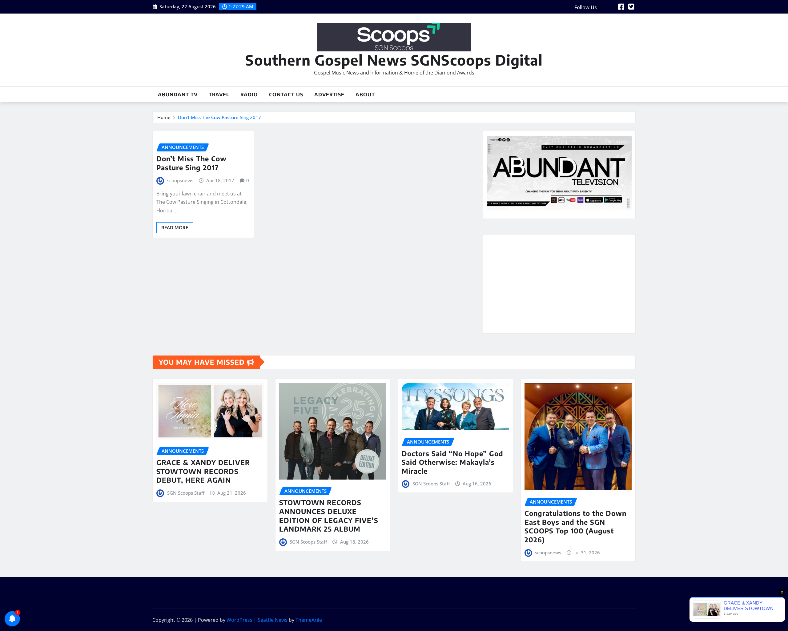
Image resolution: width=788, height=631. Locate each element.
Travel (219, 94)
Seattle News (272, 620)
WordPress (239, 620)
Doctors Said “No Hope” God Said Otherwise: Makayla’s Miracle (452, 462)
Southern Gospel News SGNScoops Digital (394, 60)
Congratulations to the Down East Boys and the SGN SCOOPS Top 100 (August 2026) (575, 526)
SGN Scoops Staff (185, 493)
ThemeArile (309, 620)
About (365, 94)
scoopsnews (180, 180)
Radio (249, 94)
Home (164, 117)
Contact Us (286, 94)
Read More (174, 227)
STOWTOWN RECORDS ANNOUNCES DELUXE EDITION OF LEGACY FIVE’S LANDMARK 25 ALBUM (328, 515)
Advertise (329, 94)
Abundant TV (178, 94)
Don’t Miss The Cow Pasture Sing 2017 (219, 117)
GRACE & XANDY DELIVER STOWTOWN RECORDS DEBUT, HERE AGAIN (203, 471)
